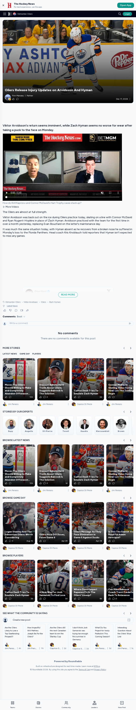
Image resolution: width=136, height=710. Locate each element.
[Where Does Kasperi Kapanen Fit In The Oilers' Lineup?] (88, 581)
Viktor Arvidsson (30, 302)
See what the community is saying (25, 613)
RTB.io (97, 666)
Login (127, 14)
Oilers (42, 302)
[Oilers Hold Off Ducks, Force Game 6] (53, 523)
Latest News (12, 306)
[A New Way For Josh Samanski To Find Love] (53, 581)
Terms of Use (84, 669)
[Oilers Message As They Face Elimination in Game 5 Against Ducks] (88, 523)
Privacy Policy (100, 669)
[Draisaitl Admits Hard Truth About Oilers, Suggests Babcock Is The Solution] (53, 379)
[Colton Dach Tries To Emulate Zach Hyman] (88, 379)
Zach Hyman (54, 302)
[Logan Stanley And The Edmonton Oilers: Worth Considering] (19, 523)
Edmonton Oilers (13, 302)
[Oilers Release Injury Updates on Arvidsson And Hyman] (68, 61)
